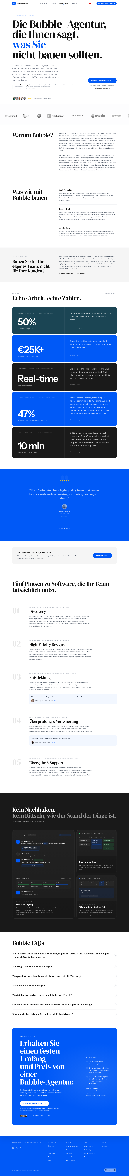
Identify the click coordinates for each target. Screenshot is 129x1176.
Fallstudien (43, 3)
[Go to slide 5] (67, 528)
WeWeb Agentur (89, 1150)
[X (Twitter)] (17, 1148)
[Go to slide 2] (62, 528)
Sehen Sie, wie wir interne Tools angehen (73, 273)
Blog (49, 1157)
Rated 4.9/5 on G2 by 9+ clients (39, 98)
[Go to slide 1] (61, 528)
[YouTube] (20, 1148)
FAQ (49, 1160)
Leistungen (63, 3)
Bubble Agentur (89, 1146)
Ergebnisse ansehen (102, 88)
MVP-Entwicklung (89, 1153)
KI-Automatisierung (72, 1146)
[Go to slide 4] (66, 528)
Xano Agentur (70, 1160)
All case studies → (111, 293)
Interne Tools (70, 1157)
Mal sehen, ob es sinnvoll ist (106, 3)
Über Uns (51, 1146)
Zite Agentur (88, 1157)
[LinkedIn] (13, 1148)
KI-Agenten (69, 1150)
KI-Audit (74, 3)
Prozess (53, 3)
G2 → (55, 700)
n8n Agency (69, 1153)
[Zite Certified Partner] (110, 1170)
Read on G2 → (64, 516)
